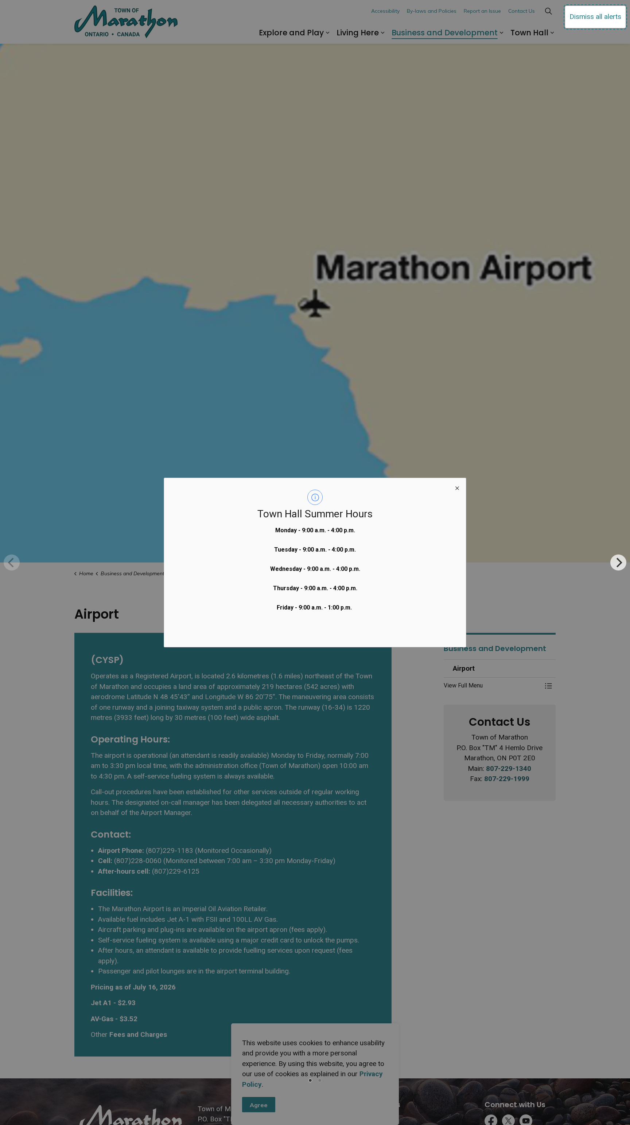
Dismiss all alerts (595, 16)
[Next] (618, 562)
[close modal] (457, 486)
